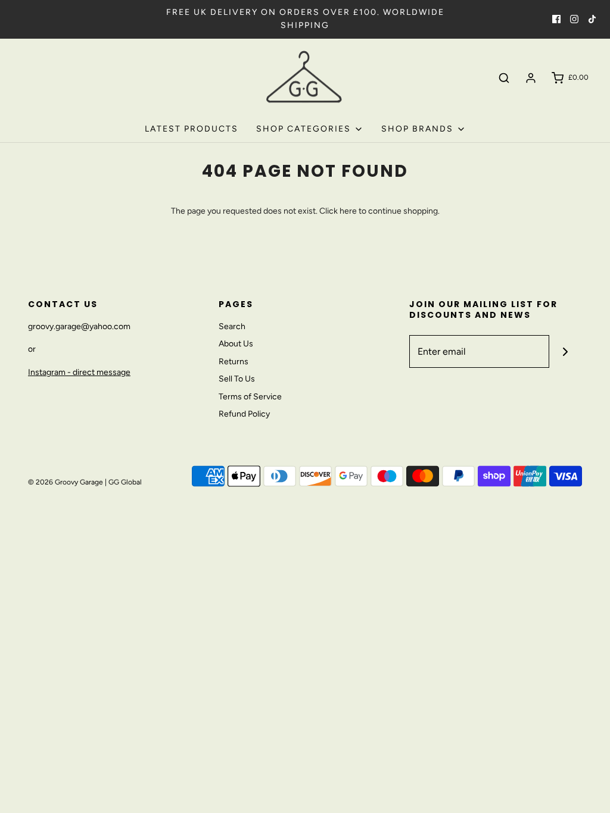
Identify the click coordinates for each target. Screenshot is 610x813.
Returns (233, 362)
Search (232, 326)
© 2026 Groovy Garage (65, 482)
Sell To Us (237, 379)
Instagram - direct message (79, 372)
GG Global (125, 482)
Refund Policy (244, 414)
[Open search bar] (504, 78)
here (348, 211)
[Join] (565, 351)
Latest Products (191, 129)
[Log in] (531, 78)
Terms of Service (250, 397)
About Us (236, 344)
